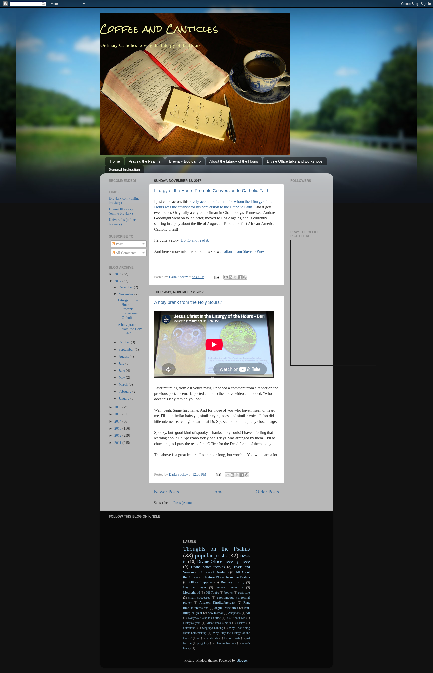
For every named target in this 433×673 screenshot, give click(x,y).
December (126, 287)
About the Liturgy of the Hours (233, 161)
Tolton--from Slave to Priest (243, 251)
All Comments (125, 253)
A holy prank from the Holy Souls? (188, 302)
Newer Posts (166, 491)
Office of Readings (215, 572)
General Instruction (124, 169)
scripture (244, 592)
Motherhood (191, 592)
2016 (118, 407)
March (124, 384)
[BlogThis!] (230, 277)
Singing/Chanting (212, 627)
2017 (118, 281)
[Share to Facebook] (240, 277)
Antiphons (234, 612)
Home (115, 161)
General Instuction (229, 587)
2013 (118, 428)
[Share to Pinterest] (244, 277)
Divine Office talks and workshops (295, 161)
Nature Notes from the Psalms (227, 577)
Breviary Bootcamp (185, 161)
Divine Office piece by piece (223, 561)
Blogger (242, 660)
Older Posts (267, 491)
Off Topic (212, 592)
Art (248, 612)
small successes (199, 597)
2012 (118, 435)
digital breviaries (226, 608)
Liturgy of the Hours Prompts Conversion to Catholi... (129, 308)
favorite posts (232, 638)
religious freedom (225, 643)
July (122, 363)
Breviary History (232, 582)
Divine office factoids (208, 567)
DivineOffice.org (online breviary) (121, 211)
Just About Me (236, 617)
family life (212, 638)
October (125, 342)
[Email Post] (216, 277)
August (124, 356)
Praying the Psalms (145, 161)
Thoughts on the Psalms (216, 548)
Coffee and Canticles (159, 28)
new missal (215, 613)
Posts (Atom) (182, 503)
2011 (118, 443)
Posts (119, 244)
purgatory (203, 643)
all (198, 638)
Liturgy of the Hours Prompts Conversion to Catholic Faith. (212, 190)
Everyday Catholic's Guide (204, 617)
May (122, 377)
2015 (118, 414)
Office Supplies (200, 582)
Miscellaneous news (218, 622)
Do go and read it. (195, 240)
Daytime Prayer (194, 587)
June (122, 370)
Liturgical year (192, 622)
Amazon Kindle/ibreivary (217, 602)
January (124, 398)
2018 (118, 274)
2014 (118, 421)
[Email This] (225, 277)
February (125, 391)
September (127, 349)
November (126, 294)
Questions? (189, 627)
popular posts (211, 555)
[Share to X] (235, 277)
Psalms (241, 622)
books (228, 592)
